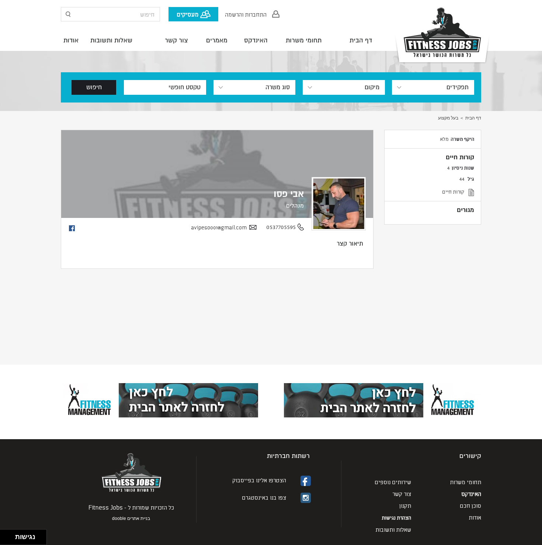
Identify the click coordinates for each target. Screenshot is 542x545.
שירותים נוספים (393, 482)
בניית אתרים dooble (131, 518)
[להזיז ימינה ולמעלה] (10, 535)
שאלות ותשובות (111, 40)
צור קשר (176, 40)
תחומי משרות (304, 40)
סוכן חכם (470, 505)
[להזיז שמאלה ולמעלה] (6, 535)
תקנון (405, 505)
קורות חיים (453, 191)
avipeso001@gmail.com (219, 227)
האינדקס (256, 40)
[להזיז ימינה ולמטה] (10, 539)
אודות (71, 40)
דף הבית (361, 40)
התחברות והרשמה (246, 14)
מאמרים (216, 40)
